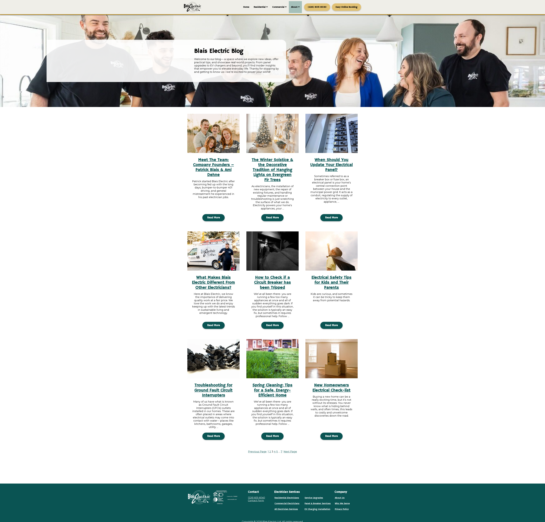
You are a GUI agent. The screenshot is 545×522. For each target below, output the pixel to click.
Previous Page (257, 451)
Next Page (290, 451)
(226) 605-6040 (256, 497)
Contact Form (256, 500)
